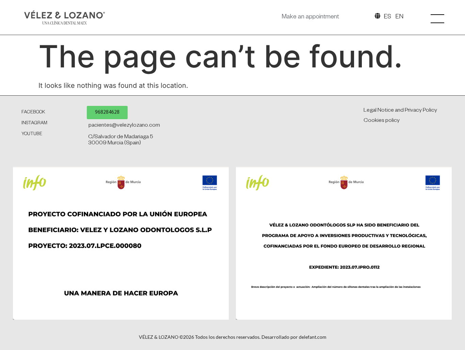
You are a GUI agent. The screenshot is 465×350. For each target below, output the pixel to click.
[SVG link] (64, 17)
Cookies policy (382, 121)
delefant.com (312, 337)
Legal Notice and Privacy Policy (400, 111)
